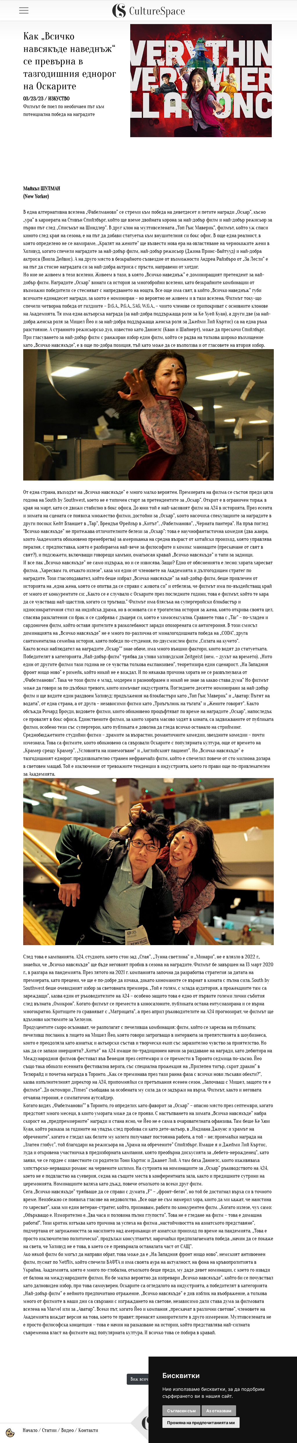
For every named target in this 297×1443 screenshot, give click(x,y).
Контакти (88, 1430)
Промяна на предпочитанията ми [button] (201, 1422)
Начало (30, 1430)
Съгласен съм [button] (181, 1410)
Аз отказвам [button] (218, 1410)
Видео (67, 1430)
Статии (49, 1430)
